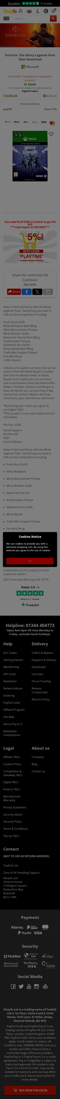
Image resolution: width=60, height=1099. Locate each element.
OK (30, 561)
